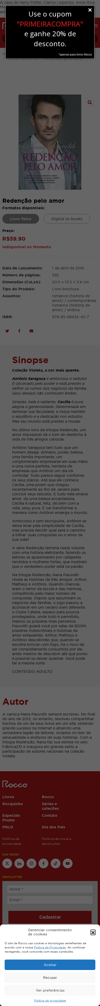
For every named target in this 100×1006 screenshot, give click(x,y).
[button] (93, 932)
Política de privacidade (50, 1000)
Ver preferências (50, 990)
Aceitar (50, 965)
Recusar (50, 978)
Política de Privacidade (50, 947)
